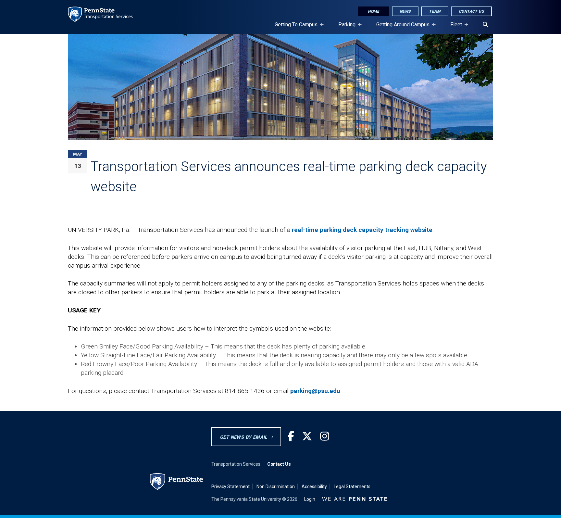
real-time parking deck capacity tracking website (362, 230)
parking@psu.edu (315, 391)
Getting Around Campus (400, 27)
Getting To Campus (293, 27)
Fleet (453, 27)
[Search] (485, 25)
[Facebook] (290, 437)
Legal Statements (352, 486)
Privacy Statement (230, 486)
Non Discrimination (275, 486)
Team (435, 11)
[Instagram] (324, 437)
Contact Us (471, 11)
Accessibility (314, 486)
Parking (344, 27)
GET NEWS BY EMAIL (244, 437)
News (405, 11)
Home (374, 11)
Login (309, 499)
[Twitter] (307, 437)
